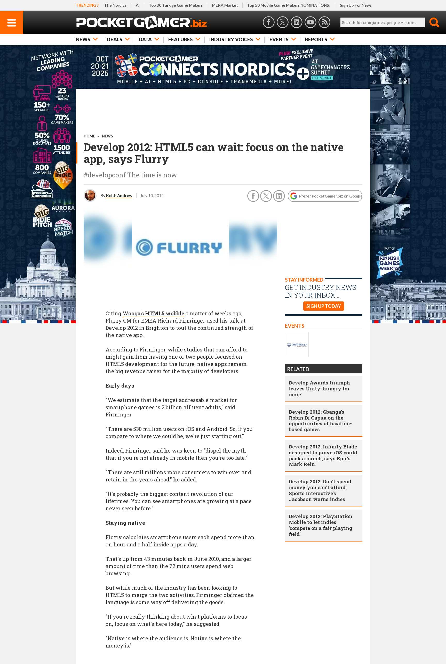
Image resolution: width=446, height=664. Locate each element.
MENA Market (225, 5)
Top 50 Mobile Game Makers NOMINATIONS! (289, 5)
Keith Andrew (119, 195)
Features (180, 39)
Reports (316, 39)
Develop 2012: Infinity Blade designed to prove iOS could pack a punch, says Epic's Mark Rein (323, 455)
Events (279, 39)
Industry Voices (231, 39)
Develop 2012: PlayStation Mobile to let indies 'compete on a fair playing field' (320, 525)
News (83, 39)
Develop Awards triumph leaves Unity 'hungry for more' (319, 388)
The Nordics (115, 5)
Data (145, 39)
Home (89, 136)
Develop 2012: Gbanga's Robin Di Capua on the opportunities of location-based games (320, 420)
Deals (114, 39)
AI (138, 5)
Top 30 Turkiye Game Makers (176, 5)
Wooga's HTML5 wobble (153, 313)
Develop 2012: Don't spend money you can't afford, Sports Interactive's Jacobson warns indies (320, 490)
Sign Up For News (356, 5)
